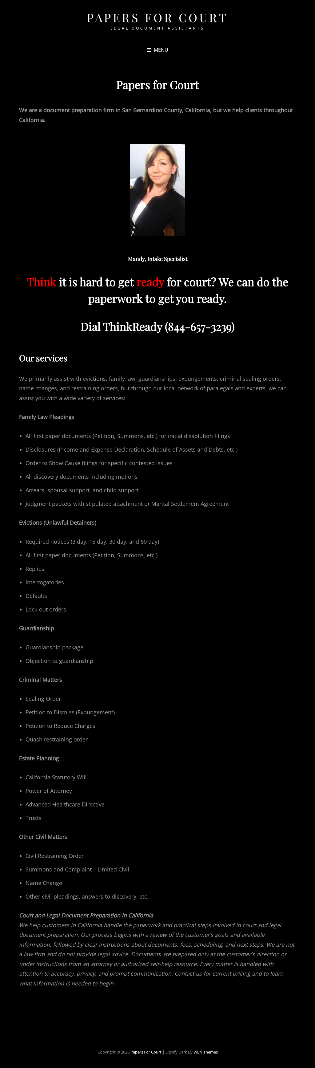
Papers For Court (157, 17)
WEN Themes (205, 1052)
